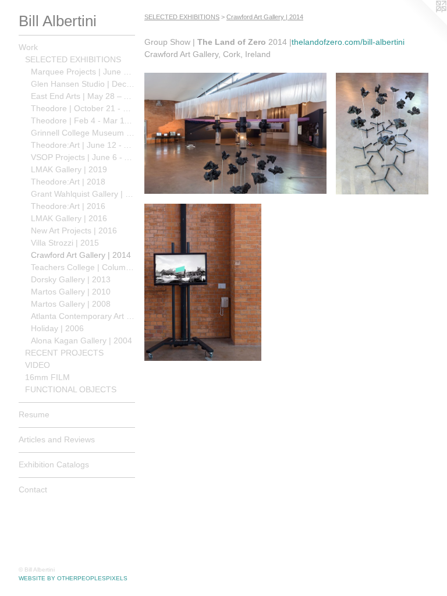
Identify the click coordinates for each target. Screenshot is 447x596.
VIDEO (37, 365)
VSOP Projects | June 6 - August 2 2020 (83, 157)
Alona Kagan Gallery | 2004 (81, 340)
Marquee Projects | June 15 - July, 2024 (83, 71)
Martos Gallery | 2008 (71, 303)
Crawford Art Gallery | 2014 (81, 255)
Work (28, 47)
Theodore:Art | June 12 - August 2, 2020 (83, 145)
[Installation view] (235, 133)
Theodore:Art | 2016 (68, 206)
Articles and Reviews (57, 439)
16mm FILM (47, 377)
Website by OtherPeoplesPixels (73, 578)
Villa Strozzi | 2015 (65, 242)
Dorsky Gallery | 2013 (71, 279)
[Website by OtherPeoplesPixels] (423, 23)
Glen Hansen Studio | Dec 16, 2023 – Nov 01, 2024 (83, 83)
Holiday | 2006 (57, 328)
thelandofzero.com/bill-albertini (348, 42)
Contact (33, 489)
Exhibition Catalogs (54, 464)
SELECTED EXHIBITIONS (73, 59)
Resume (34, 414)
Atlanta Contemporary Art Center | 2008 (83, 316)
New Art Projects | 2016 (74, 230)
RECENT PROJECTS (64, 352)
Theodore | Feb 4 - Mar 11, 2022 (83, 120)
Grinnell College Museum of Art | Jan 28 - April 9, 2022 (83, 132)
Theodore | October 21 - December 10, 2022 (83, 108)
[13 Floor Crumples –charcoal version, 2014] (382, 133)
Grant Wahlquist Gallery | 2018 (83, 193)
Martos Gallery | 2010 (71, 291)
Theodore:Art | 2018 (68, 181)
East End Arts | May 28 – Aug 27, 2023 (83, 96)
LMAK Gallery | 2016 (69, 218)
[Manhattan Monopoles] (202, 282)
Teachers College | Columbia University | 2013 (83, 267)
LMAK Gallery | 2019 (69, 169)
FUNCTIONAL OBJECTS (70, 389)
